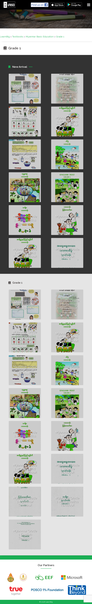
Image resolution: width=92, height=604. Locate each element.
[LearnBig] (8, 4)
